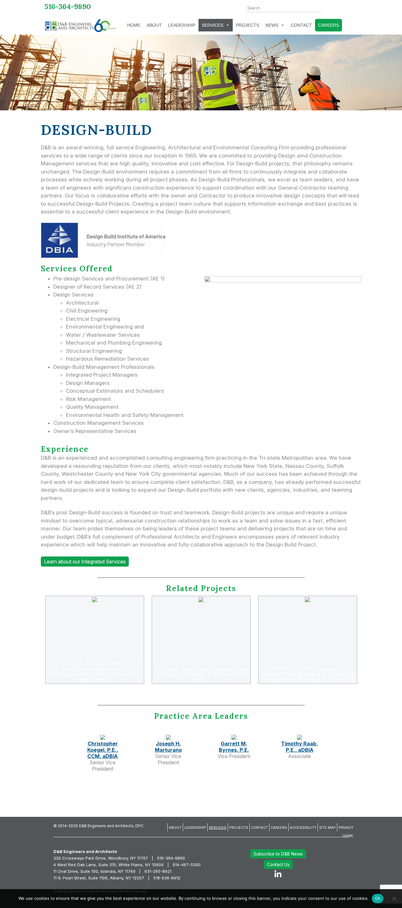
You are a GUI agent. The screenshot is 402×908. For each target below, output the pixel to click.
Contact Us (278, 864)
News (271, 25)
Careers (328, 25)
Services (212, 25)
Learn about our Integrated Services (85, 561)
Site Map (327, 827)
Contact (301, 25)
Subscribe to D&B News (278, 853)
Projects (247, 25)
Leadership (181, 25)
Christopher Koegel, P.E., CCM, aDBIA (102, 749)
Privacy (346, 827)
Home (133, 25)
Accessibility (303, 827)
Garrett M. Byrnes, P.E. (234, 746)
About (154, 25)
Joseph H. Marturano (168, 746)
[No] (394, 898)
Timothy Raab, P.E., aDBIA (299, 746)
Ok (378, 898)
